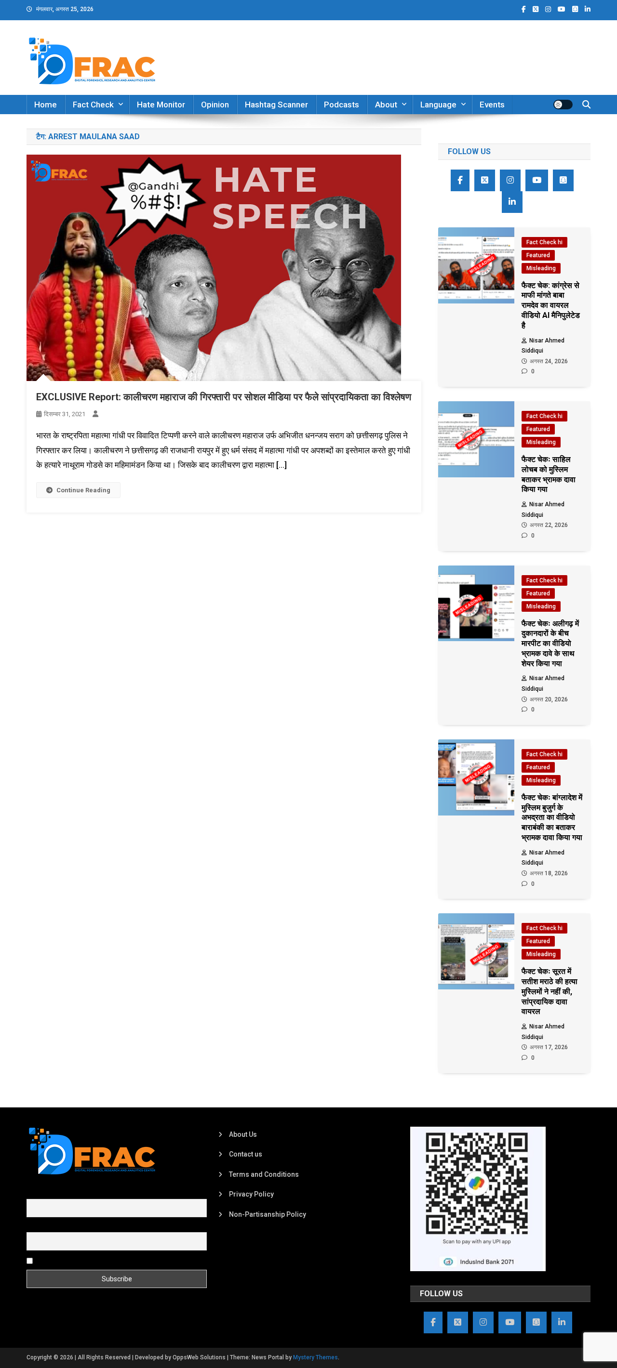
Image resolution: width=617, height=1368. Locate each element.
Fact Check (93, 104)
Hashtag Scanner (276, 104)
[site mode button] (563, 104)
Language (438, 104)
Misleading (541, 268)
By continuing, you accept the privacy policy (102, 1260)
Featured (538, 255)
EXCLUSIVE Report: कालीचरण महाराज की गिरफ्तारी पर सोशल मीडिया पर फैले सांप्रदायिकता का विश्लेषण (223, 397)
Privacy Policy (251, 1194)
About (386, 104)
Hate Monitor (161, 104)
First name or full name (62, 1193)
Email (35, 1227)
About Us (243, 1134)
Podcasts (341, 104)
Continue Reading (83, 490)
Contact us (245, 1154)
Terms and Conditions (264, 1174)
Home (45, 104)
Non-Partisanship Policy (267, 1214)
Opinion (215, 104)
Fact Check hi (544, 242)
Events (492, 104)
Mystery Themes (315, 1357)
